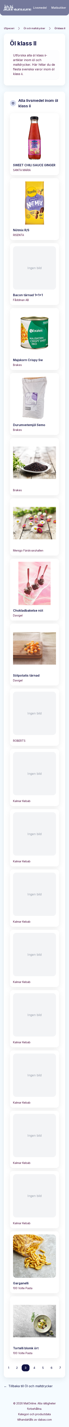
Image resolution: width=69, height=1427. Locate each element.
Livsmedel (40, 7)
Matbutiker (58, 7)
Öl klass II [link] (59, 28)
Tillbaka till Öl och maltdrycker (28, 1386)
